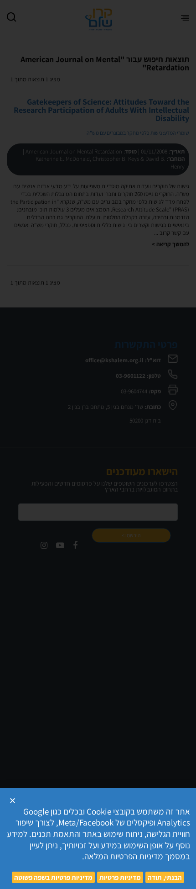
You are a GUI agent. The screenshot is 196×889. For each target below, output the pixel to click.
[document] (98, 444)
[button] (12, 800)
